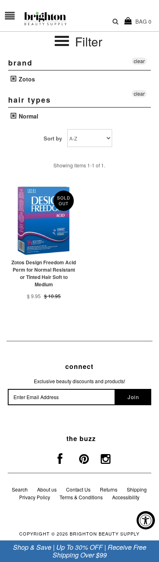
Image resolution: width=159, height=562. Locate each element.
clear (139, 60)
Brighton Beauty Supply (104, 533)
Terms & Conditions (81, 497)
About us (47, 489)
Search (20, 489)
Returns (108, 489)
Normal (27, 116)
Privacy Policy (34, 497)
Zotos (26, 79)
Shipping (137, 489)
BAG (141, 21)
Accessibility (125, 497)
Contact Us (78, 489)
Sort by (53, 138)
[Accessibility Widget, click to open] (146, 520)
